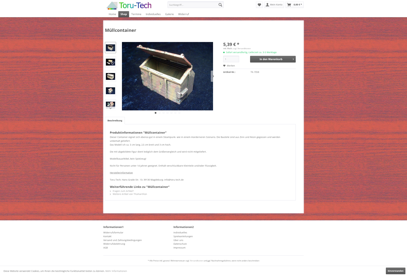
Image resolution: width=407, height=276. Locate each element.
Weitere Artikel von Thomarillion (129, 194)
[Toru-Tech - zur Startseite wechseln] (129, 6)
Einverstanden (396, 270)
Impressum (179, 247)
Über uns (178, 240)
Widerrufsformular (113, 232)
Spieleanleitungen (183, 236)
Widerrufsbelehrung (114, 243)
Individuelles (180, 232)
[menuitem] (196, 5)
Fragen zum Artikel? (123, 190)
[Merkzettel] (259, 5)
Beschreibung (114, 120)
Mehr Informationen (116, 271)
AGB (105, 247)
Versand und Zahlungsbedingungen (122, 240)
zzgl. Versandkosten (242, 48)
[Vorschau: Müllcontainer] (110, 47)
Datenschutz (180, 243)
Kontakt (107, 236)
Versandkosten (196, 260)
